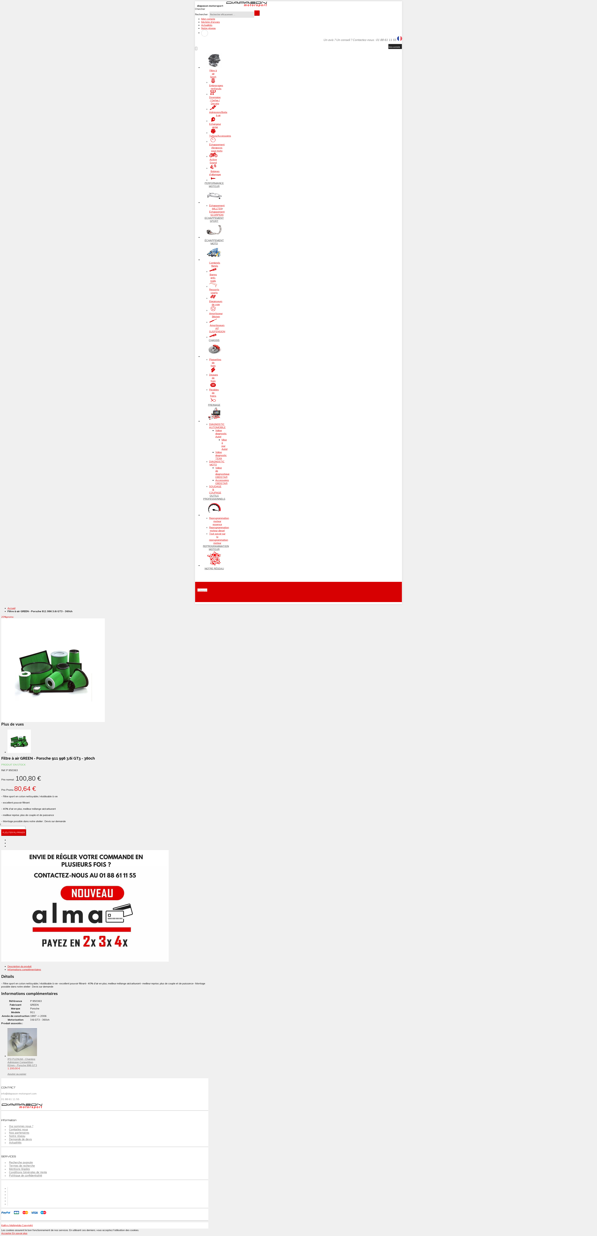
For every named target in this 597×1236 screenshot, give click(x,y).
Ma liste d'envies (210, 21)
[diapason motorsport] (245, 5)
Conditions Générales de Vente (28, 1172)
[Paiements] (24, 1214)
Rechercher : (202, 14)
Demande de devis (20, 1139)
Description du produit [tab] (19, 966)
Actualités (206, 25)
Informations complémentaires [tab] (24, 969)
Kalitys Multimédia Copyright (17, 1225)
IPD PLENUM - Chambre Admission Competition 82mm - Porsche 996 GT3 (22, 1062)
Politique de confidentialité (25, 1175)
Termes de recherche (22, 1165)
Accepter (6, 1233)
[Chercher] (257, 13)
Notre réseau (208, 28)
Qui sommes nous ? (21, 1126)
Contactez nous (18, 1129)
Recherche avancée (21, 1162)
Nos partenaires (19, 1132)
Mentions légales (19, 1169)
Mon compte (208, 18)
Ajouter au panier (16, 1073)
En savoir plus (19, 1233)
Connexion (204, 33)
